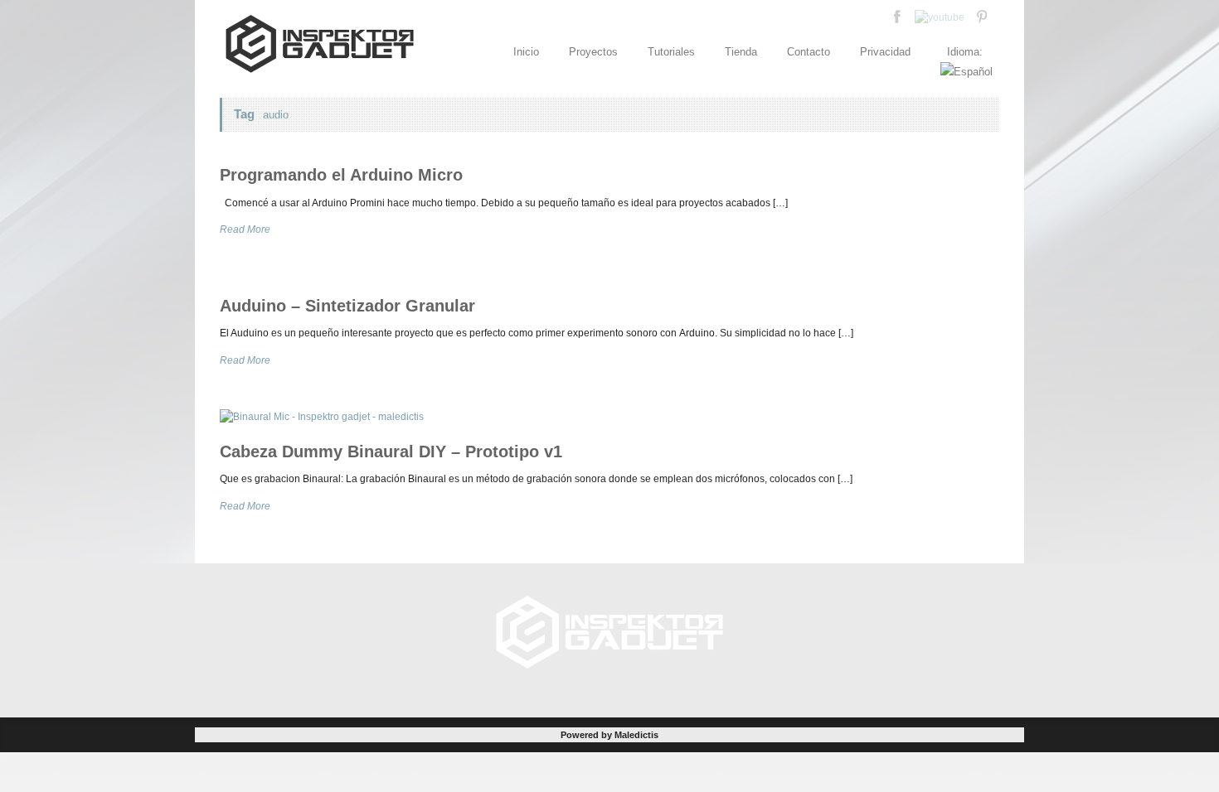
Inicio (526, 52)
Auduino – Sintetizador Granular (347, 306)
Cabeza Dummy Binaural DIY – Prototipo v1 (391, 451)
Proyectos (593, 52)
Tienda (741, 52)
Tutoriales (671, 52)
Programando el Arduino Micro (341, 175)
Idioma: (966, 52)
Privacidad (885, 52)
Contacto (808, 52)
